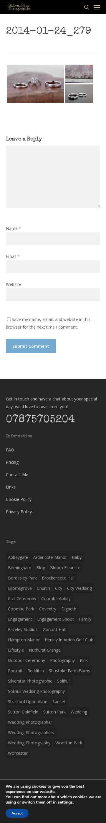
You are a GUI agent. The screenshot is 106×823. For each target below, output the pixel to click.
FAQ (10, 450)
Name (13, 228)
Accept (17, 813)
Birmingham (19, 567)
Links (11, 487)
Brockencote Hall (58, 578)
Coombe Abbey (56, 598)
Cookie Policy (19, 499)
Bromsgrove (20, 588)
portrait (15, 670)
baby (77, 557)
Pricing (12, 462)
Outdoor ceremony (26, 660)
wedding (79, 712)
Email (13, 256)
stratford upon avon (27, 701)
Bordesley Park (22, 578)
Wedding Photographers (31, 732)
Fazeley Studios (23, 629)
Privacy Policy (19, 511)
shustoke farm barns (69, 670)
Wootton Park (68, 743)
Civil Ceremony (22, 598)
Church (43, 588)
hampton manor (24, 639)
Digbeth (68, 609)
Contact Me (17, 474)
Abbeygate (18, 557)
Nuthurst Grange (45, 650)
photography (62, 660)
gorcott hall (54, 629)
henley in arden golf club (69, 639)
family (85, 619)
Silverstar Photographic (30, 681)
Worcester (18, 753)
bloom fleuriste (65, 567)
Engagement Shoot (55, 619)
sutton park (54, 712)
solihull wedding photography (36, 691)
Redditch (35, 670)
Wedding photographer (30, 722)
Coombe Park (21, 609)
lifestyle (16, 650)
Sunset (58, 701)
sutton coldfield (23, 712)
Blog (40, 567)
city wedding (79, 588)
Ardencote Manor (50, 557)
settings (65, 802)
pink (84, 660)
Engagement (20, 619)
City (58, 588)
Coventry (47, 609)
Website (13, 284)
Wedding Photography (29, 743)
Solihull (63, 681)
